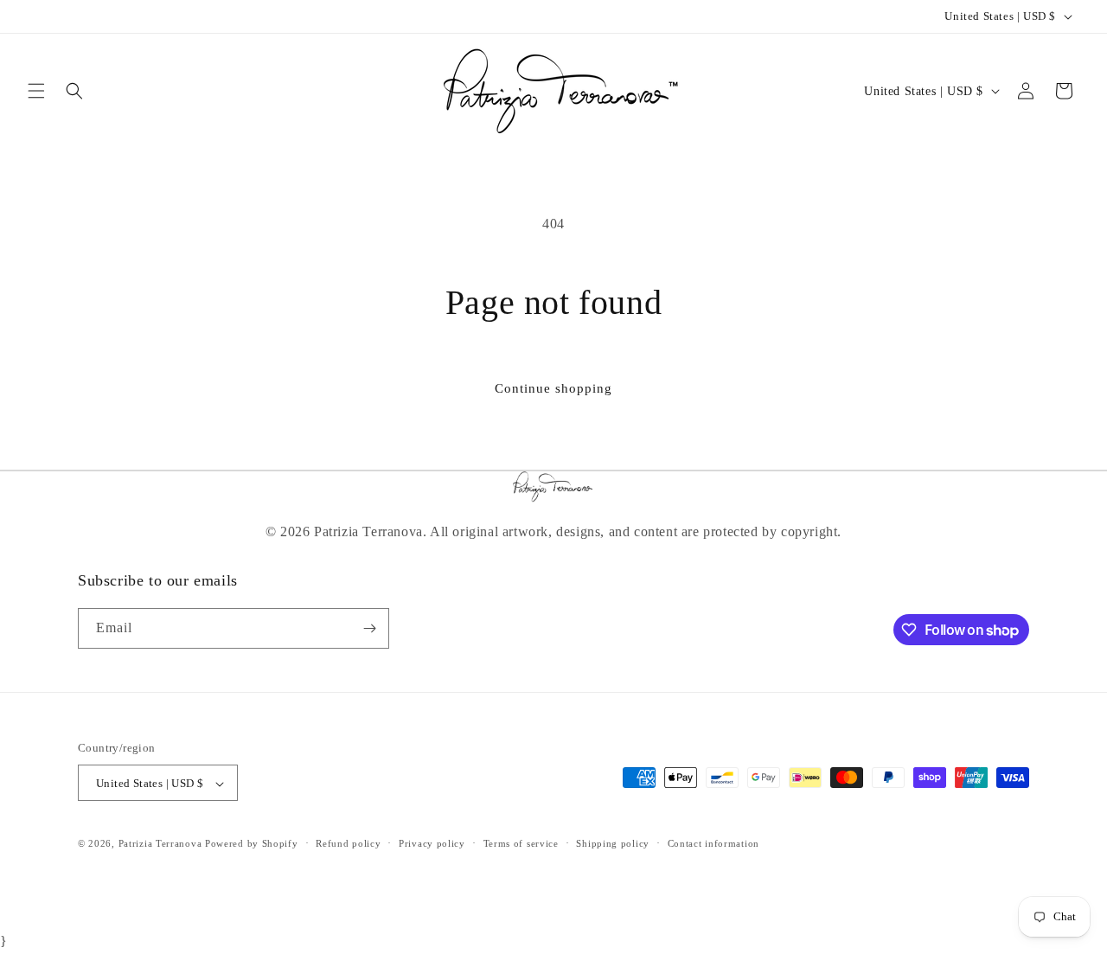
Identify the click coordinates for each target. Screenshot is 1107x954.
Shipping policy (612, 844)
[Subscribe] (369, 628)
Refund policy (348, 844)
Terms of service (521, 844)
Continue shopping (553, 388)
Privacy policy (432, 844)
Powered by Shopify (251, 844)
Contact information (713, 844)
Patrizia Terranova (160, 844)
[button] (36, 91)
